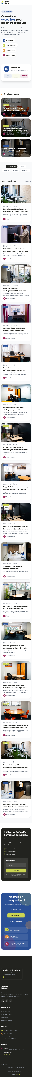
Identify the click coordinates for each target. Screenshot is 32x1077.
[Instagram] (10, 1000)
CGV (24, 1071)
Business (15, 170)
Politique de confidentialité (14, 1071)
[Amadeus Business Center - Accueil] (5, 2)
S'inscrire (16, 870)
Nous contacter (15, 915)
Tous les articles (11, 166)
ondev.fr (18, 1074)
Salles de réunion (5, 1011)
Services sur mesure (6, 1020)
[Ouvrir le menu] (29, 2)
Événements (25, 170)
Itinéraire (7, 977)
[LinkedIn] (2, 1000)
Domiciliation (4, 1017)
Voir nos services (17, 921)
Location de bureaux (6, 1014)
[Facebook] (6, 1000)
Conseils (22, 166)
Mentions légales (19, 1067)
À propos (10, 1067)
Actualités (6, 170)
